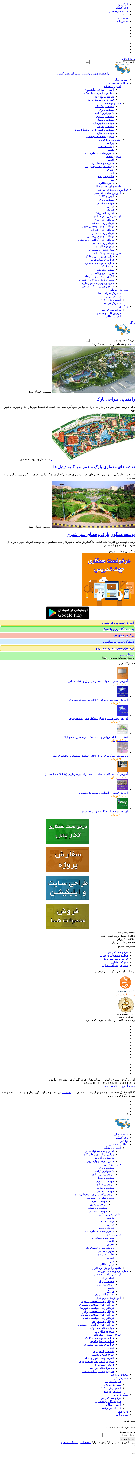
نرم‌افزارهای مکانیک (102, 223)
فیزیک (110, 209)
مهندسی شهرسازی (103, 122)
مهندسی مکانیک (104, 106)
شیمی (110, 149)
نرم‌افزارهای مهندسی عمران (97, 1301)
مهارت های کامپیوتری (101, 1327)
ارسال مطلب (113, 316)
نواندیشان (67, 1092)
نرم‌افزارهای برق (104, 219)
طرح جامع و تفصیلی (102, 273)
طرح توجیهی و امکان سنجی (98, 286)
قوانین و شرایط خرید (116, 958)
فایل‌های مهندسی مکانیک (99, 256)
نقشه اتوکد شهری (103, 269)
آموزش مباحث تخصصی (107, 193)
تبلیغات (124, 14)
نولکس (124, 1141)
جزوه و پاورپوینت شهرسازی (97, 283)
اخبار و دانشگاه (112, 86)
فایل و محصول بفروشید (114, 955)
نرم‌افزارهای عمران (102, 229)
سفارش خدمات (119, 289)
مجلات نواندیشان (118, 11)
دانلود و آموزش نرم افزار (106, 186)
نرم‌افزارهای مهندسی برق (99, 1311)
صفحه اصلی (121, 79)
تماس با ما (122, 21)
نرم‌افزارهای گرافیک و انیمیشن (96, 239)
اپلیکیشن (123, 4)
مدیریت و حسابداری (102, 163)
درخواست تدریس (111, 309)
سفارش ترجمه (112, 303)
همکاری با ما (120, 306)
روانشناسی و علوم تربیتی (99, 166)
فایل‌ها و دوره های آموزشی (112, 189)
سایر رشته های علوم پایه (99, 153)
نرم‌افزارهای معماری (102, 233)
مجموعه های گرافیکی (101, 1367)
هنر (112, 179)
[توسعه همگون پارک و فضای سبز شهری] (93, 526)
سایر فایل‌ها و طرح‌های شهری (96, 279)
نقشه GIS (108, 266)
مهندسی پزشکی (97, 1207)
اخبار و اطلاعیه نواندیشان (99, 89)
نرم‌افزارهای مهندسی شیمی (97, 226)
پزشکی (109, 143)
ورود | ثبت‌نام (127, 58)
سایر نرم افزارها (104, 246)
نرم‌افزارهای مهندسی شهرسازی (95, 1307)
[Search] (87, 62)
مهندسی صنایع (105, 132)
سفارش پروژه (112, 296)
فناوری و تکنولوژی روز (100, 99)
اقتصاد (110, 159)
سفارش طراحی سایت (108, 293)
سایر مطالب (106, 183)
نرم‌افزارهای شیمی (103, 243)
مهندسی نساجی (97, 1211)
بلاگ (132, 322)
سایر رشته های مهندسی (100, 136)
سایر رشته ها (113, 156)
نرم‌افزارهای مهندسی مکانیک (97, 1314)
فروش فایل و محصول (108, 313)
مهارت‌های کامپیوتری (101, 249)
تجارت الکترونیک (104, 213)
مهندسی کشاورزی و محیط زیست (94, 129)
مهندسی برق (106, 109)
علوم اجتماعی (106, 1251)
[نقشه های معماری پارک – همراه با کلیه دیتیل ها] (93, 459)
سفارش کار (121, 1377)
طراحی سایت (113, 1381)
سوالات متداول (119, 962)
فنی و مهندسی (112, 102)
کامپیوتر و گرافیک (103, 112)
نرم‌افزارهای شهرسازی (100, 236)
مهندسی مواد (99, 1201)
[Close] (133, 1443)
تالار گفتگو (122, 7)
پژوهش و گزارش (104, 96)
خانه (132, 344)
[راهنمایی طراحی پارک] (93, 391)
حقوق (110, 169)
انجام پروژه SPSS (111, 299)
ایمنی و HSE (106, 196)
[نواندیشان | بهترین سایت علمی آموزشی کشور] (122, 333)
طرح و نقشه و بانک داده (107, 253)
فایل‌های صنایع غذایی (102, 259)
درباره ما (123, 17)
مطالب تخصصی (118, 82)
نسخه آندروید (127, 1086)
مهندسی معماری (104, 119)
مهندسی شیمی (105, 126)
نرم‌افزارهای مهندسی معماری (96, 1304)
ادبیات (110, 173)
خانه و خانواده (106, 176)
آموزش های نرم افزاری (107, 216)
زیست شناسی (105, 146)
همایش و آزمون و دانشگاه (99, 92)
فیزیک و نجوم (106, 1227)
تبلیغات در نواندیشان (109, 1407)
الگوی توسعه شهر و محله (99, 276)
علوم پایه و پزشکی (110, 139)
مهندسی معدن (98, 1204)
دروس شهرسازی (104, 1364)
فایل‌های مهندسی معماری (99, 263)
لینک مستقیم (111, 1086)
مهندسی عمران (105, 116)
